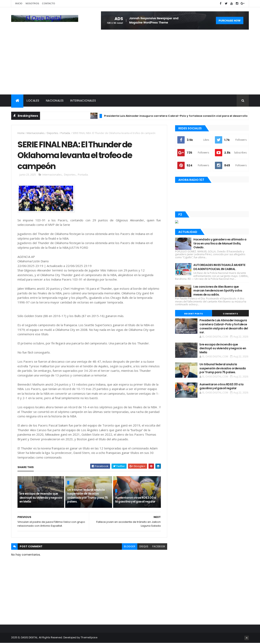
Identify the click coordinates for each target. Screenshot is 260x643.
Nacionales (55, 101)
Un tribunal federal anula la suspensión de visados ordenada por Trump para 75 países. (87, 496)
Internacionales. (36, 133)
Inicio (19, 3)
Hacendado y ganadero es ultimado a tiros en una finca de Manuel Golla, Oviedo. (219, 243)
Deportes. (52, 133)
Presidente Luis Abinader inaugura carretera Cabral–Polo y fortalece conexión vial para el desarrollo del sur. (171, 116)
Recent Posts (193, 313)
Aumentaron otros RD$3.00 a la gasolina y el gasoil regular (135, 500)
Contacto (48, 3)
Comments (230, 313)
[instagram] (237, 3)
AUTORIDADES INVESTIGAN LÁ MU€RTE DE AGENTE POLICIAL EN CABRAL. (219, 267)
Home (21, 133)
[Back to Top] (246, 638)
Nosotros (32, 3)
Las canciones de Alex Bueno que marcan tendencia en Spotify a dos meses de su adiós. (217, 291)
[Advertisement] (130, 64)
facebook (158, 546)
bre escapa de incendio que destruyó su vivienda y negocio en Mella (41, 498)
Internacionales (83, 101)
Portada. (65, 133)
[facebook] (220, 3)
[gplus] (242, 3)
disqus (143, 546)
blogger (129, 546)
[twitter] (226, 3)
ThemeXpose (89, 637)
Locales (33, 101)
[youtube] (231, 3)
